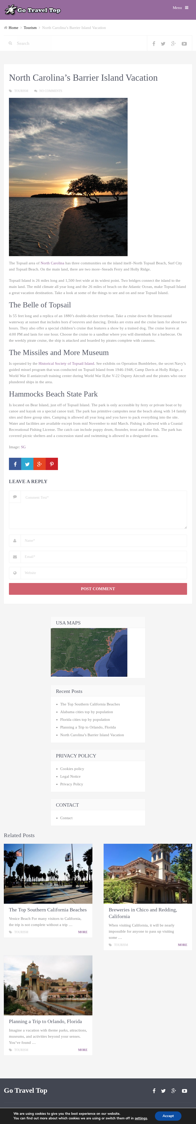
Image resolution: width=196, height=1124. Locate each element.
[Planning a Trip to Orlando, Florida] (48, 985)
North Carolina (52, 263)
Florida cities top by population (85, 719)
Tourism (30, 28)
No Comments (50, 91)
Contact (66, 818)
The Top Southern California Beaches (90, 704)
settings (141, 1118)
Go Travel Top (25, 1090)
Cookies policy (72, 769)
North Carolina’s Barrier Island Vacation (92, 735)
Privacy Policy (71, 784)
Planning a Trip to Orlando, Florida (88, 727)
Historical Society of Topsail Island (66, 363)
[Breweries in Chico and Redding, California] (148, 874)
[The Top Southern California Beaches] (48, 874)
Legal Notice (70, 776)
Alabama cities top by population (86, 712)
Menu (177, 8)
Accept (168, 1115)
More (83, 932)
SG (23, 447)
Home (13, 28)
